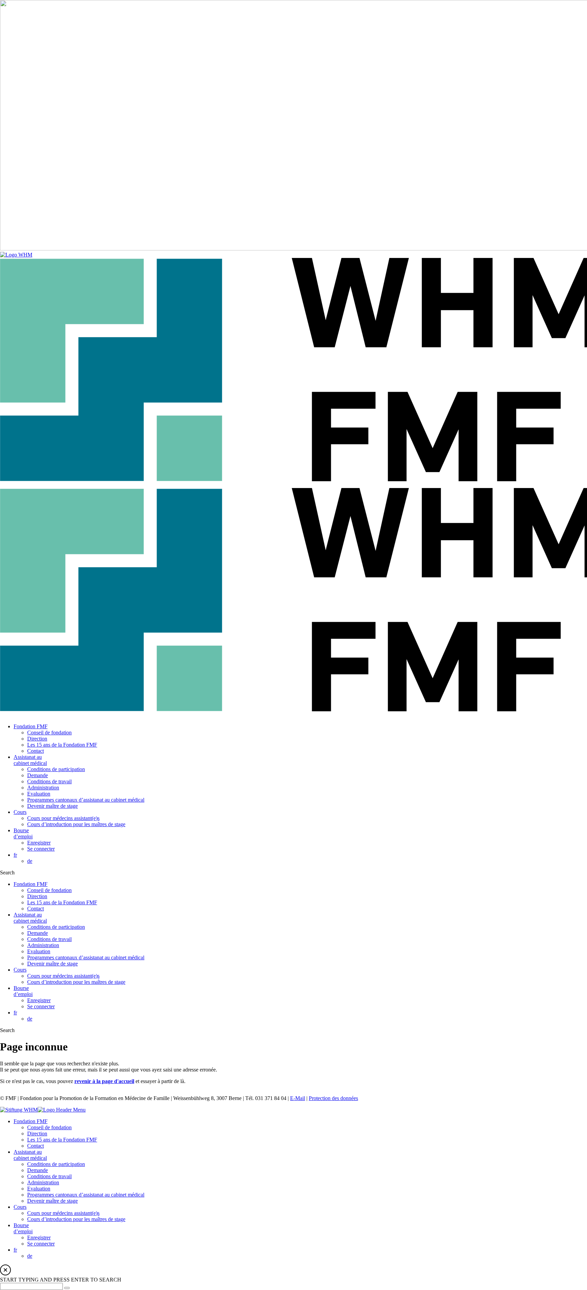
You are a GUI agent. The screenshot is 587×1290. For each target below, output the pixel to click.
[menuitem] (15, 1250)
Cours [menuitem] (20, 1207)
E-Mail (297, 1098)
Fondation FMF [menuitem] (31, 1121)
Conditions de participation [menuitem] (56, 1164)
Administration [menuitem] (43, 1182)
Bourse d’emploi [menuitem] (23, 1228)
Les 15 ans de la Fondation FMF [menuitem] (62, 1140)
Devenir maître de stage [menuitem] (52, 1201)
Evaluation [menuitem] (38, 1188)
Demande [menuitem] (37, 1170)
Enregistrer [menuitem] (39, 1237)
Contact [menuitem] (35, 1146)
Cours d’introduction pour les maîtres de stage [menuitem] (76, 1219)
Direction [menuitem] (37, 1133)
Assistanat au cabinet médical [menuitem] (30, 1155)
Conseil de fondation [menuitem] (49, 1127)
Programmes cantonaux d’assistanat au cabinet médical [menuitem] (85, 1195)
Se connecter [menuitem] (41, 1244)
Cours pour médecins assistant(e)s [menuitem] (63, 1213)
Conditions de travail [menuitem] (49, 1176)
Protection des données (333, 1098)
